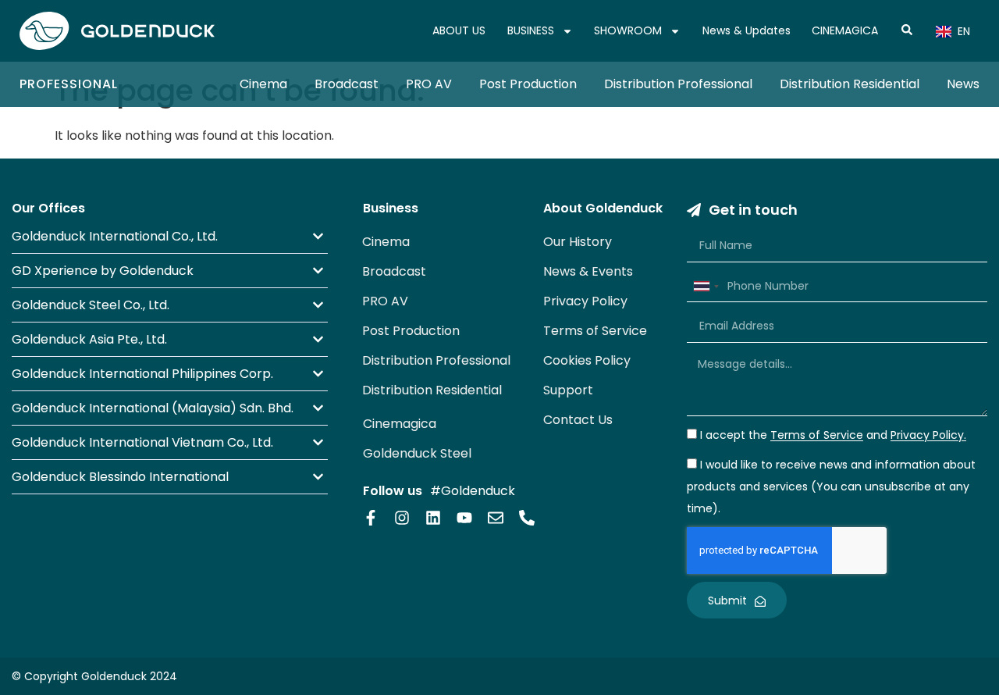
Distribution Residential (849, 84)
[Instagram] (402, 518)
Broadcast (347, 84)
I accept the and (833, 436)
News (963, 84)
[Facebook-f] (371, 518)
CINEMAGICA (845, 30)
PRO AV (429, 84)
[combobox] (705, 286)
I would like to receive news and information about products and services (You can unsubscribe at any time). (831, 487)
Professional (69, 84)
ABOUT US (458, 30)
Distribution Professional (678, 84)
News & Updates (746, 30)
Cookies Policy (587, 360)
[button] (170, 236)
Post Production (528, 84)
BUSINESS (530, 30)
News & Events (588, 271)
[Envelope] (495, 518)
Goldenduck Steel (417, 453)
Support (568, 390)
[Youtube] (464, 518)
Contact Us (578, 420)
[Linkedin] (433, 518)
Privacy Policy (585, 301)
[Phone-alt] (527, 518)
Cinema (263, 84)
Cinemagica (399, 424)
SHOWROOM (628, 30)
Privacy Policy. (928, 436)
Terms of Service (595, 331)
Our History (577, 242)
